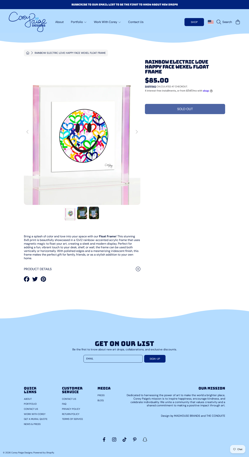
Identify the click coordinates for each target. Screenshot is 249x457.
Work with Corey (35, 414)
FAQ (64, 403)
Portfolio (77, 22)
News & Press (32, 424)
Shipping (150, 86)
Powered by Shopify (43, 452)
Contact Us (31, 409)
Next (136, 132)
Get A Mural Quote (35, 419)
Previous (28, 132)
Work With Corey (106, 22)
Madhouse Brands (187, 416)
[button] (225, 22)
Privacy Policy (71, 409)
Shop (194, 22)
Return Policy (70, 414)
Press (101, 395)
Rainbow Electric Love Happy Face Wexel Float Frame (70, 53)
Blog (101, 400)
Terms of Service (72, 419)
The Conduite (215, 416)
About (28, 398)
